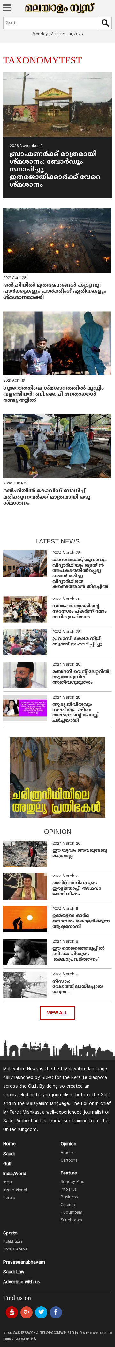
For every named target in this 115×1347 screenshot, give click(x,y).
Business (69, 1197)
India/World (14, 1174)
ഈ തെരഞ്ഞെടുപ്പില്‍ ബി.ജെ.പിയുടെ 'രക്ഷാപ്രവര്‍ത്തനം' (78, 954)
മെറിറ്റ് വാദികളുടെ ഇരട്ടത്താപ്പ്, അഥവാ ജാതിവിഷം (76, 888)
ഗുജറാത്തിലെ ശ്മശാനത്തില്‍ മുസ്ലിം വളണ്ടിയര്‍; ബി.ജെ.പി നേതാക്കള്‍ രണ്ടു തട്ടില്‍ (53, 394)
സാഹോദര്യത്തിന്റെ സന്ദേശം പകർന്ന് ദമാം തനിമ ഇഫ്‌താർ (79, 611)
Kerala (9, 1197)
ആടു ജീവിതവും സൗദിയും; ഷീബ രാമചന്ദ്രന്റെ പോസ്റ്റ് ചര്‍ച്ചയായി (75, 712)
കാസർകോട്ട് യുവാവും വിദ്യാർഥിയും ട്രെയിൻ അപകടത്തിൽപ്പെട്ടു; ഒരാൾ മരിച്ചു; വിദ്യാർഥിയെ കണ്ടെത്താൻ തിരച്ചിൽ (80, 573)
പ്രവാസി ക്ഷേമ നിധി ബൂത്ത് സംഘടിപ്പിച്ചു (77, 641)
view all (57, 1012)
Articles (67, 1153)
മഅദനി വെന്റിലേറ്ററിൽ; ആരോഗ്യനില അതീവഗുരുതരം (81, 677)
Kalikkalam (13, 1241)
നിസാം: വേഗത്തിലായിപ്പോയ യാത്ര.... (77, 987)
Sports (10, 1233)
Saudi (9, 1154)
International (15, 1190)
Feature (69, 1173)
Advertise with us (21, 1282)
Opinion (68, 1144)
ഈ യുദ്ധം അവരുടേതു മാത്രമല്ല (79, 853)
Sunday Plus (72, 1181)
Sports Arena (15, 1249)
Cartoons (69, 1160)
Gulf (7, 1164)
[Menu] (7, 8)
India (7, 1182)
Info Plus (69, 1189)
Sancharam (71, 1220)
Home (9, 1144)
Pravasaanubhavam (24, 1262)
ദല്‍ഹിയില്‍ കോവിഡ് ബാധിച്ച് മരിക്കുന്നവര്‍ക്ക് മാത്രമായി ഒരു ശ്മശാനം (46, 497)
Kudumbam (71, 1212)
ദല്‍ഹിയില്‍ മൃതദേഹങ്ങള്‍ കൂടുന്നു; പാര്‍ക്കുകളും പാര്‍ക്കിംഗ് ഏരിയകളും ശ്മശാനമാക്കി (54, 291)
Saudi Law (13, 1272)
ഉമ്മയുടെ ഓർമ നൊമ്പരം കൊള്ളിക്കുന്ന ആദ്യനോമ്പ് (81, 921)
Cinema (68, 1205)
